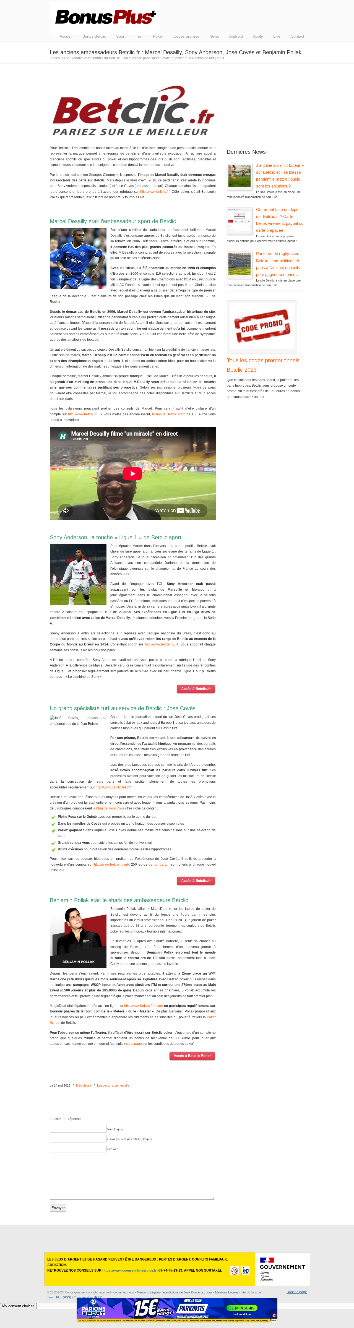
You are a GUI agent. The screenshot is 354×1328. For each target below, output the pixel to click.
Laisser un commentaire (113, 1085)
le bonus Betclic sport (169, 414)
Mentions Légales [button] (227, 1292)
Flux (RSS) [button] (63, 1297)
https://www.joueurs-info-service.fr (129, 1270)
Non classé (83, 1085)
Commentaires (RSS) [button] (88, 1297)
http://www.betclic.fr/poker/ (143, 1006)
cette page (134, 1044)
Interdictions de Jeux (176, 1292)
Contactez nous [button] (201, 1292)
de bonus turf (159, 864)
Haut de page (297, 1292)
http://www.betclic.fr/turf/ (113, 787)
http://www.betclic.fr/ (155, 192)
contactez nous (123, 1292)
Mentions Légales (148, 1292)
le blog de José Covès (109, 808)
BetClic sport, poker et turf (105, 18)
